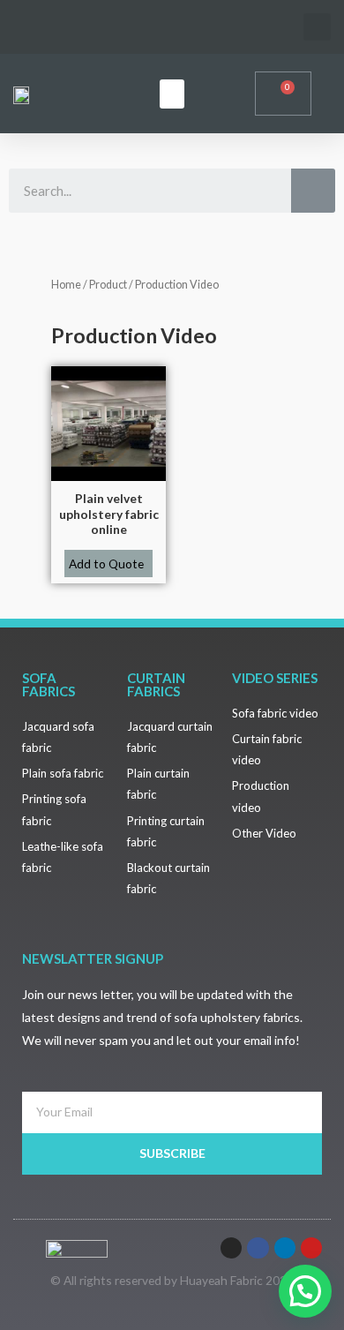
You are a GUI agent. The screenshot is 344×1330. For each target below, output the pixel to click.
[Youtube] (311, 1248)
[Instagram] (231, 1248)
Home (66, 284)
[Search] (313, 191)
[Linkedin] (284, 1248)
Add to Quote (106, 563)
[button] (172, 94)
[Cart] (283, 93)
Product (108, 284)
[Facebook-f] (257, 1248)
